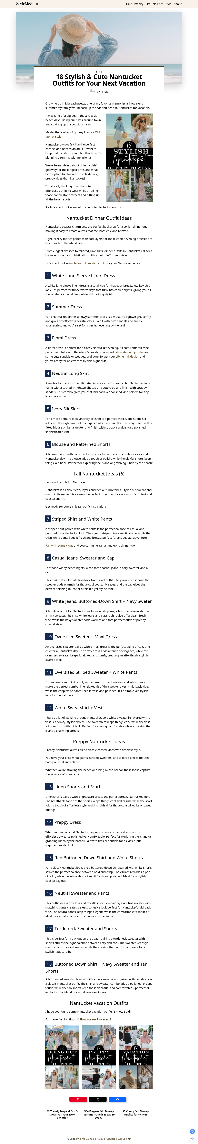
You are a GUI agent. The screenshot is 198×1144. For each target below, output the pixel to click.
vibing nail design (127, 356)
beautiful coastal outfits (90, 263)
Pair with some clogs (59, 545)
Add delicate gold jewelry (127, 352)
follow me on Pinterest (93, 1019)
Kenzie (104, 91)
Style (99, 71)
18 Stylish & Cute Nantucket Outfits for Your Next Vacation (99, 79)
